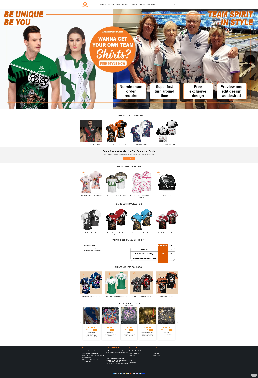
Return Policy (132, 355)
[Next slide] (133, 110)
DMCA (130, 360)
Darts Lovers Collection (129, 204)
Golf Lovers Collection (129, 166)
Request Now (129, 158)
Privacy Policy (156, 353)
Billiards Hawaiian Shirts (141, 296)
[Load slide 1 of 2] (128, 110)
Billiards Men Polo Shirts (91, 296)
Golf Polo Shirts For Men (116, 195)
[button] (103, 4)
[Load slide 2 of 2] (130, 110)
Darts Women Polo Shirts (142, 233)
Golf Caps (167, 195)
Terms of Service (156, 355)
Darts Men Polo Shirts (91, 233)
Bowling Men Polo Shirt (91, 144)
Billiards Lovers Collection (129, 267)
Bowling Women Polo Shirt (116, 144)
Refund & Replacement (134, 353)
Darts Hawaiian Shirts (167, 233)
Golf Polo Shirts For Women (91, 195)
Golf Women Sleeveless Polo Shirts (141, 196)
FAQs (130, 365)
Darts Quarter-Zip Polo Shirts (116, 233)
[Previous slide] (124, 110)
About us (155, 350)
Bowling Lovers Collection (129, 115)
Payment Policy (132, 357)
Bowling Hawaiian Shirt (167, 144)
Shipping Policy (132, 362)
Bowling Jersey (142, 144)
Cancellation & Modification (135, 350)
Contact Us (155, 357)
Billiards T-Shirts (167, 296)
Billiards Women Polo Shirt (116, 296)
